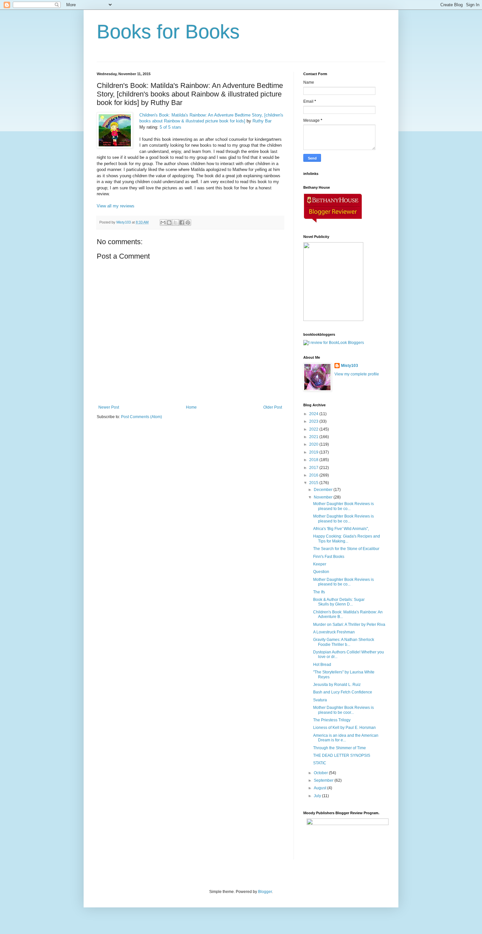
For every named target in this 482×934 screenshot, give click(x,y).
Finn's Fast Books (328, 556)
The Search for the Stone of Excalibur (346, 548)
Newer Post (108, 407)
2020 (314, 444)
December (323, 489)
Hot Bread (322, 664)
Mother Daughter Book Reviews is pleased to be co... (343, 506)
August (320, 788)
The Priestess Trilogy (332, 720)
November (323, 497)
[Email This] (163, 222)
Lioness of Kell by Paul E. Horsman (344, 727)
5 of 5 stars (170, 127)
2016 (314, 475)
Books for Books (168, 32)
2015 (314, 482)
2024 (314, 414)
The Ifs (319, 592)
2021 (314, 437)
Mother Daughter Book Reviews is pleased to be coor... (343, 709)
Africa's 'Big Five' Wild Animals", (341, 528)
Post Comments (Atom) (141, 416)
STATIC (319, 763)
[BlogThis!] (169, 222)
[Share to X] (175, 222)
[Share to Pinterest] (188, 222)
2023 (314, 421)
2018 (314, 459)
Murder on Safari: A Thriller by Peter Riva (349, 624)
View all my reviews (115, 205)
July (318, 796)
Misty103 (349, 365)
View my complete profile (356, 374)
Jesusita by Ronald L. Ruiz (337, 684)
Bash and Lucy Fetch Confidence (342, 692)
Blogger (265, 891)
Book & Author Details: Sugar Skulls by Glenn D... (339, 601)
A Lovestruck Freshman (334, 632)
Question (321, 571)
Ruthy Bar (261, 120)
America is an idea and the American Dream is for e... (345, 737)
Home (191, 407)
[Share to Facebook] (181, 222)
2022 (314, 429)
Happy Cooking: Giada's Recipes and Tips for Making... (346, 538)
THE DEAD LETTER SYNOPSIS (341, 755)
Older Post (272, 407)
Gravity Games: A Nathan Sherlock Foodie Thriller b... (343, 642)
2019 (314, 452)
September (324, 780)
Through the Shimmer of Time (339, 748)
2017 (314, 467)
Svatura (320, 700)
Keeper (319, 564)
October (321, 773)
